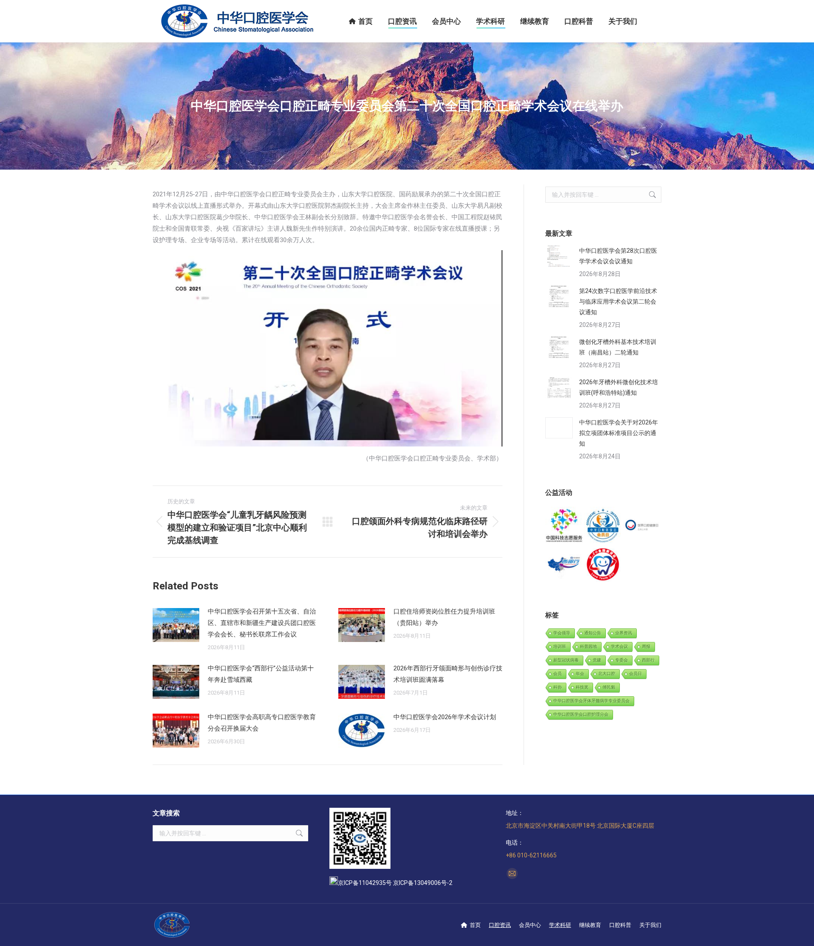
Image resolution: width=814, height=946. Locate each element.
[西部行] (564, 564)
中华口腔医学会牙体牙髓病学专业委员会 (591, 700)
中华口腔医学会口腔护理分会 (580, 714)
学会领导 (561, 633)
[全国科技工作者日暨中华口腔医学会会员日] (603, 526)
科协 (557, 687)
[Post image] (176, 625)
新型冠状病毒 (566, 660)
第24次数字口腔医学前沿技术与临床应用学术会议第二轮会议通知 (618, 301)
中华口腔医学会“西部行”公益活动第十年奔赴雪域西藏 (261, 674)
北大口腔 (606, 673)
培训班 (559, 646)
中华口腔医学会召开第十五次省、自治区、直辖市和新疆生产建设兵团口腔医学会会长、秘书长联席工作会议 (262, 623)
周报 (646, 646)
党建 (597, 660)
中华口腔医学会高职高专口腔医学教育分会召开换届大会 (262, 722)
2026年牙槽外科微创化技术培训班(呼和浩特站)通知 (618, 387)
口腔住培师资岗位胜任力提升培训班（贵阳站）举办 (444, 617)
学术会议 (619, 646)
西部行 (648, 660)
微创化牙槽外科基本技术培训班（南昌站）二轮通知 (617, 347)
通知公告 (592, 633)
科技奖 (582, 687)
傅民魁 (608, 687)
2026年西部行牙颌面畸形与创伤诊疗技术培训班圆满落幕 (447, 674)
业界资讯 (623, 633)
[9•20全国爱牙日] (603, 564)
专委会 (621, 660)
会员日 (635, 673)
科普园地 (588, 646)
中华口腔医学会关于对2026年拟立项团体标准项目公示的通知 (618, 433)
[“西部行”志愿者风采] (564, 526)
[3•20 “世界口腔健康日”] (642, 526)
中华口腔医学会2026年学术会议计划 (444, 717)
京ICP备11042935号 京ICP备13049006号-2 (395, 882)
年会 (580, 673)
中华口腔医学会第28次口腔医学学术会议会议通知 (618, 256)
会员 (557, 673)
